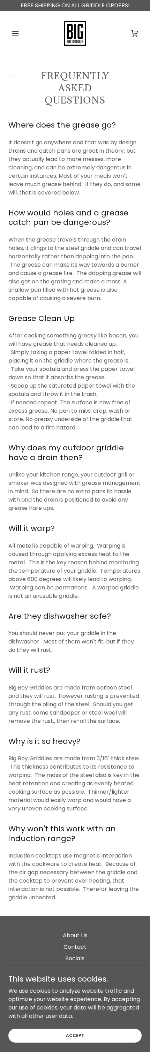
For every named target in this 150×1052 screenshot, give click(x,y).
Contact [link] (75, 947)
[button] (18, 33)
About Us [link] (75, 935)
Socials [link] (75, 958)
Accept (75, 1035)
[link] (75, 33)
